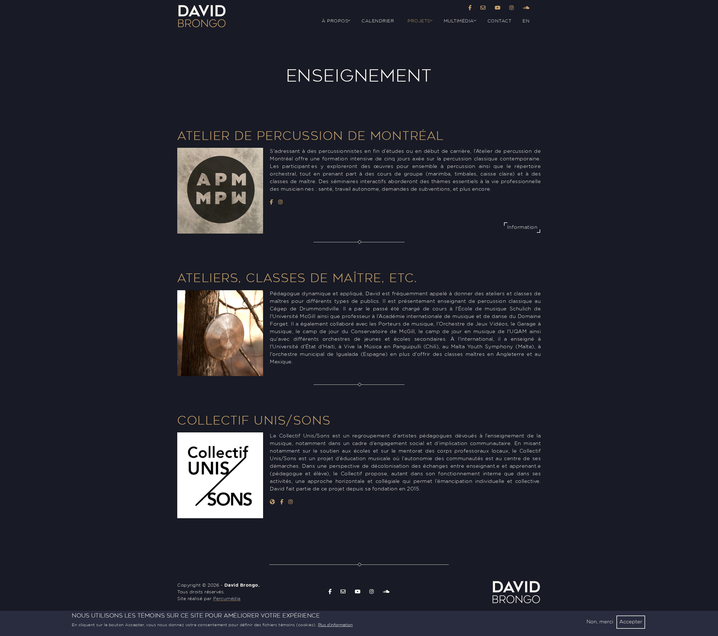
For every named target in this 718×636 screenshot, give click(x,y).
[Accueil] (201, 6)
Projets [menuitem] (415, 23)
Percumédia (227, 598)
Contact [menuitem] (499, 21)
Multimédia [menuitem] (455, 23)
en (526, 21)
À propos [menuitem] (331, 23)
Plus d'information (335, 625)
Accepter (630, 622)
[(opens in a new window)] (470, 8)
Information (522, 227)
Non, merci (599, 622)
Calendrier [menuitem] (378, 21)
